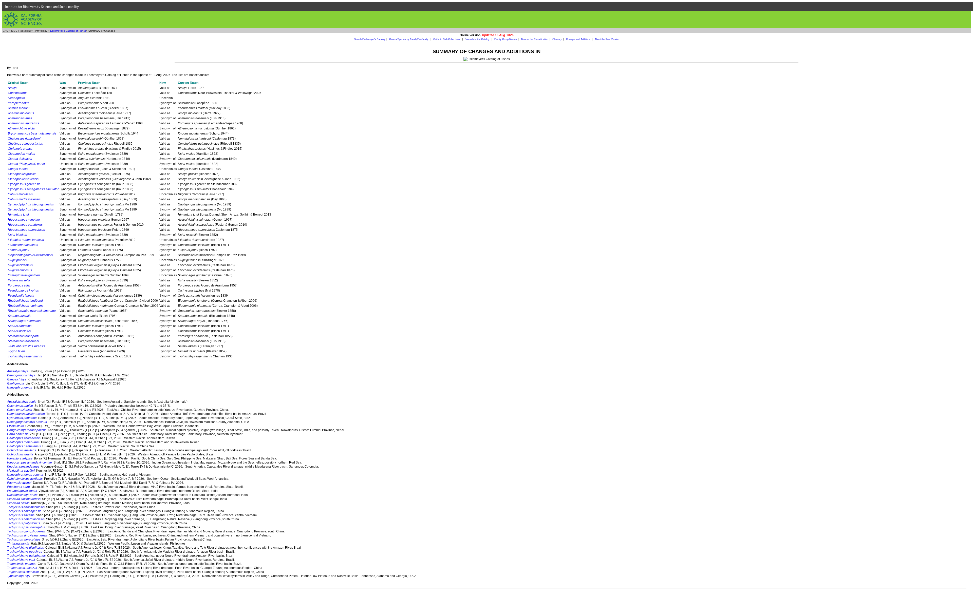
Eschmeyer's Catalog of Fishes (68, 30)
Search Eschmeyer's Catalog (369, 39)
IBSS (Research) (21, 30)
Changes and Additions (578, 39)
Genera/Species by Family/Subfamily (409, 39)
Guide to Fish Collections (447, 39)
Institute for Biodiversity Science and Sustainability (42, 7)
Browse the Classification (534, 39)
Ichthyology (40, 30)
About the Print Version (607, 39)
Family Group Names (505, 39)
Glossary (557, 39)
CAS (5, 30)
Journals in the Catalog (477, 39)
